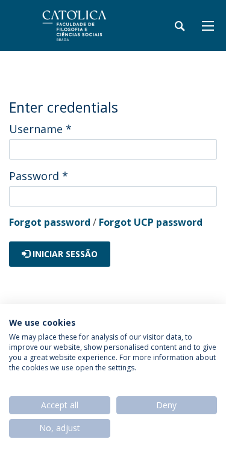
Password (38, 176)
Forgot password (49, 222)
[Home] (84, 25)
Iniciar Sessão (64, 254)
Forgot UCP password (150, 222)
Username (40, 129)
